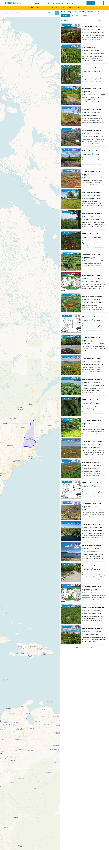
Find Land (36, 3)
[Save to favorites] (76, 25)
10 (91, 647)
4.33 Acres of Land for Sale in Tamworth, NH (91, 276)
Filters (85, 15)
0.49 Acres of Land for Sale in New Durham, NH (93, 608)
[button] (2, 19)
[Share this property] (79, 25)
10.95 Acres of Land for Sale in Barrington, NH (92, 68)
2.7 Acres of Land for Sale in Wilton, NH (91, 130)
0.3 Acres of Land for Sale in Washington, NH (91, 545)
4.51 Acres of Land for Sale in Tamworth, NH (91, 587)
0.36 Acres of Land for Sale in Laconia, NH (91, 379)
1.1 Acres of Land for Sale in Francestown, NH (91, 172)
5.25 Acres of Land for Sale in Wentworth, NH (91, 504)
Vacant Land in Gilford (89, 47)
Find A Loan (60, 3)
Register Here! (74, 8)
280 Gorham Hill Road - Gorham (92, 26)
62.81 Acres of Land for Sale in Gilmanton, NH (92, 462)
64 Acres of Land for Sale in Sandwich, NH (91, 151)
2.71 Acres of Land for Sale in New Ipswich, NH (93, 317)
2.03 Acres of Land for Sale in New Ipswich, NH (93, 483)
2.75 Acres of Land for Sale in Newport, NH (91, 89)
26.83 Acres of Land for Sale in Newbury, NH (92, 442)
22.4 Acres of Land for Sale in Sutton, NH (91, 359)
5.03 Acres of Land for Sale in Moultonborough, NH (91, 234)
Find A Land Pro (49, 3)
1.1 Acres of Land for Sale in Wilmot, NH (91, 338)
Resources (69, 3)
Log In (100, 3)
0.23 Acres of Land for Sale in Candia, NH (91, 400)
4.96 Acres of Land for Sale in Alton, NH (91, 296)
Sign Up (90, 3)
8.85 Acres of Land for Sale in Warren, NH (91, 213)
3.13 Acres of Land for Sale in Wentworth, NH (91, 566)
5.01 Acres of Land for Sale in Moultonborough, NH (91, 421)
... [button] (88, 647)
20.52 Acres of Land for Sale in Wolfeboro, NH (92, 525)
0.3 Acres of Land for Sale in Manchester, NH (91, 193)
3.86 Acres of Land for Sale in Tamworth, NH (91, 628)
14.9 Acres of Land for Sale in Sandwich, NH (91, 110)
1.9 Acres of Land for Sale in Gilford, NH (91, 255)
